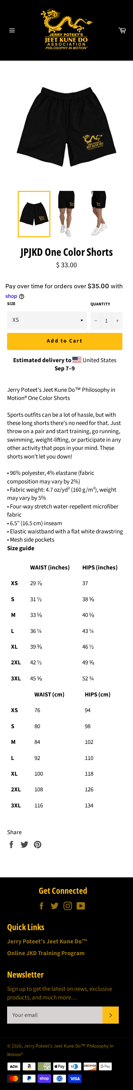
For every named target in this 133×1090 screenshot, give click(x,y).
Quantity (100, 304)
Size (11, 304)
